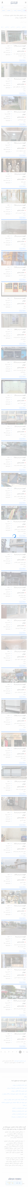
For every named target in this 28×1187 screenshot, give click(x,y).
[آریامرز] (13, 2)
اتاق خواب (8, 10)
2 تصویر (23, 315)
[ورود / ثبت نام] (2, 2)
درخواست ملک (9, 1183)
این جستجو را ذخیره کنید (20, 1061)
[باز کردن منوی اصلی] (25, 2)
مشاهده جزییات (22, 60)
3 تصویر (23, 222)
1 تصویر (23, 160)
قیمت (15, 10)
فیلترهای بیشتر (3, 11)
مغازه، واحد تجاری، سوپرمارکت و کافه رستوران (19, 11)
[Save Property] (3, 33)
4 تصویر (23, 32)
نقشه (17, 1183)
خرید (25, 22)
